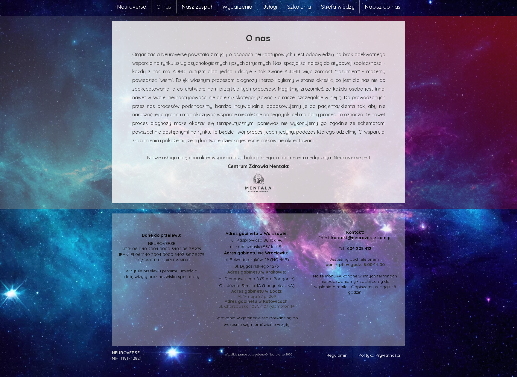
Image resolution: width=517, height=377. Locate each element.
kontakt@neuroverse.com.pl (361, 237)
